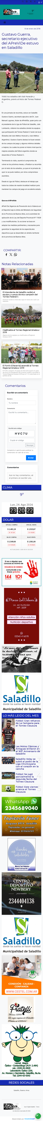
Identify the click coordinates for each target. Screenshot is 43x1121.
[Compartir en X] (11, 255)
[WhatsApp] (28, 2)
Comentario (11, 408)
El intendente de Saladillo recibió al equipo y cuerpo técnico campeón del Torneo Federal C (20, 294)
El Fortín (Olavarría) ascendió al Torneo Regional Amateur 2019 (21, 367)
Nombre (9, 399)
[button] (24, 2)
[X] (32, 2)
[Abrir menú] (5, 22)
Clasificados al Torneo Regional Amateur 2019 (21, 331)
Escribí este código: (15, 428)
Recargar (29, 445)
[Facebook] (36, 2)
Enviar (31, 458)
